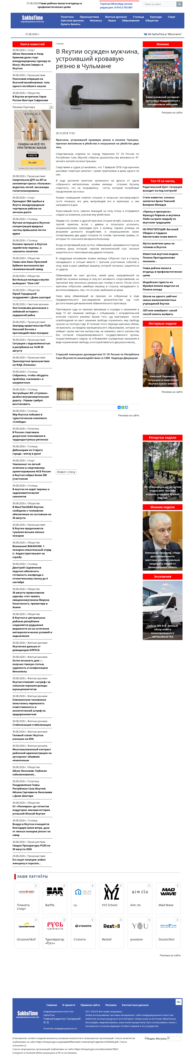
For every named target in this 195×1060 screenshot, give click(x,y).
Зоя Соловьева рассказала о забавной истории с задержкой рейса (30, 311)
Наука (112, 20)
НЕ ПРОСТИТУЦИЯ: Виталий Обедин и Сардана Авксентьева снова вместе (160, 233)
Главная (51, 1005)
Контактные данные (135, 1005)
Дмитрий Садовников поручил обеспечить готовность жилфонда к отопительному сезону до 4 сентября (30, 575)
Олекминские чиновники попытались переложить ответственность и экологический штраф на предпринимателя (29, 707)
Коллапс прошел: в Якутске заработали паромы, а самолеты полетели (29, 247)
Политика (67, 17)
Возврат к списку (66, 471)
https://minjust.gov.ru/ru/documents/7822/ (96, 1049)
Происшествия (89, 17)
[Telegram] (126, 407)
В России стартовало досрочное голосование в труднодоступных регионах (30, 436)
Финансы (96, 20)
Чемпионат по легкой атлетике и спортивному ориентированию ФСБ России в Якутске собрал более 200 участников (31, 471)
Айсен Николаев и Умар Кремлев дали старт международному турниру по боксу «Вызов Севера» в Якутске (31, 61)
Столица (138, 17)
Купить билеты (70, 24)
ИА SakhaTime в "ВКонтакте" (164, 34)
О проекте (68, 1005)
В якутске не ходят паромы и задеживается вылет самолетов (31, 493)
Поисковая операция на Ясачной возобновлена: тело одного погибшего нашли (31, 82)
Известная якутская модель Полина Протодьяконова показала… (160, 257)
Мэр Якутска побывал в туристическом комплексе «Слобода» (29, 418)
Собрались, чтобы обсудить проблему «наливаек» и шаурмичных (30, 379)
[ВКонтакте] (119, 407)
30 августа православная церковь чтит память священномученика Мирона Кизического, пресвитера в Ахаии (30, 600)
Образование (130, 20)
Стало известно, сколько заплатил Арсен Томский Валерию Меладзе (159, 201)
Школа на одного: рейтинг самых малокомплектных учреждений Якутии (160, 300)
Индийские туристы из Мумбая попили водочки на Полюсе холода (161, 286)
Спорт (171, 17)
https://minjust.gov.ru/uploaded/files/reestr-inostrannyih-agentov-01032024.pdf (77, 1041)
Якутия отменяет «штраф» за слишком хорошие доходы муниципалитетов (31, 685)
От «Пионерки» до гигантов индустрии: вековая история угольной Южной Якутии (31, 810)
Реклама (111, 1005)
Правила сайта (90, 1005)
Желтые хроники (116, 17)
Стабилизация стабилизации (31, 724)
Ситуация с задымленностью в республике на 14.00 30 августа (31, 347)
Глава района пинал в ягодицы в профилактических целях (162, 271)
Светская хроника (72, 20)
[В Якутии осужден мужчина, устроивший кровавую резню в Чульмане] (97, 100)
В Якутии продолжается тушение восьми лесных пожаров (28, 532)
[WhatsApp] (122, 407)
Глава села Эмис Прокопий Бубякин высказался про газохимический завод (29, 265)
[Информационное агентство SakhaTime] (32, 18)
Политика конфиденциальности (60, 1028)
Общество (151, 20)
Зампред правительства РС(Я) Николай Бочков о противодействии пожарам (31, 329)
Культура (156, 17)
